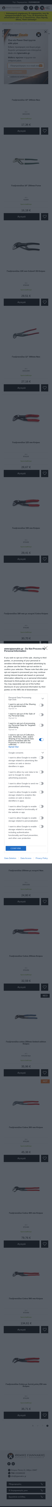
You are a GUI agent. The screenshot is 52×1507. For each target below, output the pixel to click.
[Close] (46, 649)
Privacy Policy (42, 858)
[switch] (41, 705)
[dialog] (26, 753)
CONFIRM (16, 848)
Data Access (26, 858)
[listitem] (26, 698)
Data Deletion (10, 858)
